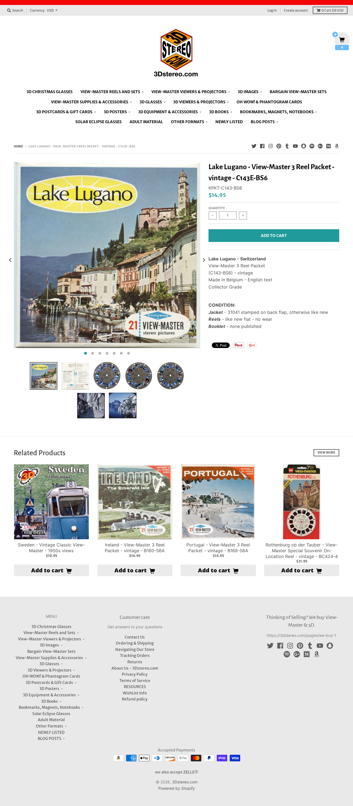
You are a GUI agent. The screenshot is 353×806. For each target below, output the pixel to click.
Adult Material (51, 719)
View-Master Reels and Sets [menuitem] (110, 91)
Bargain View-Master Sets (51, 651)
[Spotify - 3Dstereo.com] (311, 146)
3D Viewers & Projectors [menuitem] (199, 101)
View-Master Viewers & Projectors (49, 639)
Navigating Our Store (134, 649)
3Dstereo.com (184, 782)
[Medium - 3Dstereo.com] (328, 146)
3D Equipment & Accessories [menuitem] (168, 111)
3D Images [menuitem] (248, 91)
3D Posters (49, 688)
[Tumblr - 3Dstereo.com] (287, 146)
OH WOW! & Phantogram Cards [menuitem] (269, 101)
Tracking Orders (135, 655)
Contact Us (135, 637)
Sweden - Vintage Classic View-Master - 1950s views (51, 547)
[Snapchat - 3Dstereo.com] (303, 146)
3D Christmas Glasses (51, 626)
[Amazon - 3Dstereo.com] (336, 146)
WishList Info (135, 693)
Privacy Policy (135, 674)
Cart (333, 10)
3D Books (49, 701)
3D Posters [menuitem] (115, 111)
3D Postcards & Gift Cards (49, 682)
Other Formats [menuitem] (187, 121)
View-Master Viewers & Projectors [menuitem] (188, 91)
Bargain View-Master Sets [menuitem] (298, 91)
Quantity (216, 208)
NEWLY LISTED (51, 732)
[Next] (203, 260)
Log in (272, 10)
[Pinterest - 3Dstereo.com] (278, 146)
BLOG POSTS (49, 738)
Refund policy (135, 699)
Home (18, 146)
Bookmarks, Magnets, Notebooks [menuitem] (277, 111)
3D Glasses (49, 663)
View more (326, 452)
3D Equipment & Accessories (49, 694)
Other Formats (49, 726)
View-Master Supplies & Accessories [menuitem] (89, 101)
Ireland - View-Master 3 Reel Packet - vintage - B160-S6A (135, 547)
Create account (296, 10)
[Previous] (10, 260)
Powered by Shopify (176, 788)
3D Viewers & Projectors (49, 670)
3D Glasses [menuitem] (151, 101)
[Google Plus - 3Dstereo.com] (320, 146)
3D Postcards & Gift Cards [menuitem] (64, 111)
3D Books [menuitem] (219, 111)
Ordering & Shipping (135, 643)
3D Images (49, 645)
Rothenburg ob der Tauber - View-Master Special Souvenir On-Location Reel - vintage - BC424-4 (302, 550)
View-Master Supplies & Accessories (49, 657)
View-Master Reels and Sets (49, 632)
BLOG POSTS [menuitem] (263, 121)
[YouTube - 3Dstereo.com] (295, 146)
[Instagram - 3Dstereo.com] (270, 146)
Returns (134, 661)
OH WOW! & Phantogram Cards (51, 676)
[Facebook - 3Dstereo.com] (262, 146)
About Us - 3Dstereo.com (134, 668)
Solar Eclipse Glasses (51, 713)
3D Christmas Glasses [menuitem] (49, 91)
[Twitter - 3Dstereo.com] (254, 146)
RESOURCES (135, 686)
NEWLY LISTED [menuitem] (229, 121)
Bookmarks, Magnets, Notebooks (49, 707)
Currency (37, 10)
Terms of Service (134, 680)
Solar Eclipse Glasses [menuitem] (98, 121)
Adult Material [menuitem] (146, 121)
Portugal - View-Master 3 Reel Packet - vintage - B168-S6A (218, 547)
